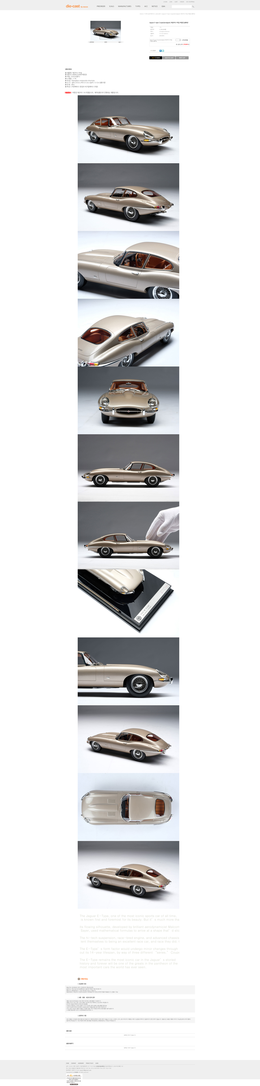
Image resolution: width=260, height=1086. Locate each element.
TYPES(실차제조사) (149, 14)
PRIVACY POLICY (89, 1063)
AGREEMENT (81, 1063)
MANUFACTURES (124, 6)
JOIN (171, 1)
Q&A (163, 6)
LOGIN (165, 1)
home (141, 14)
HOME (67, 1063)
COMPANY (73, 1063)
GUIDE (96, 1063)
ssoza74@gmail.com (85, 1070)
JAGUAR (158, 14)
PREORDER (101, 6)
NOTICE (155, 6)
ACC (146, 6)
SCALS (111, 6)
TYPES (137, 6)
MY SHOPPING (190, 1)
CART (176, 1)
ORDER (182, 1)
